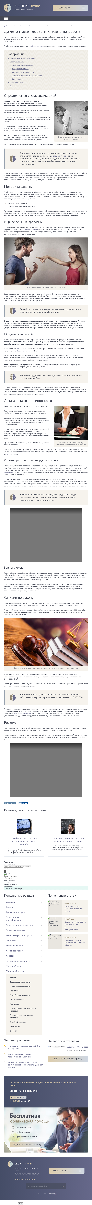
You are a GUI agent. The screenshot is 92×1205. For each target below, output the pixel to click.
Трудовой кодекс (15, 966)
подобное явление (35, 46)
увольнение (8, 472)
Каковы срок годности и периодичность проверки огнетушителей (75, 926)
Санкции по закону (17, 82)
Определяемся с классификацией (22, 58)
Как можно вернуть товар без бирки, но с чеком (74, 908)
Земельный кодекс (15, 930)
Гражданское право (16, 912)
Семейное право (14, 950)
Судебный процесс (18, 1022)
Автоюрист (12, 901)
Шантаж (13, 1030)
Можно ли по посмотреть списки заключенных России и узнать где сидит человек (25, 1065)
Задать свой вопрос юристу (68, 1058)
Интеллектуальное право (19, 935)
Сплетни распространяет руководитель (27, 75)
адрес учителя (58, 155)
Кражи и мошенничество (20, 986)
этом (7, 454)
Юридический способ (20, 68)
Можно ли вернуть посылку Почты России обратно (75, 942)
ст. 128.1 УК (21, 348)
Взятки (13, 977)
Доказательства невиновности (22, 72)
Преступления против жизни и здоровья (23, 1009)
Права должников (15, 945)
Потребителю (69, 919)
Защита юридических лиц (19, 925)
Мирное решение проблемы (22, 65)
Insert (20, 1204)
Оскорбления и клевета (20, 995)
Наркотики (14, 990)
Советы (10, 955)
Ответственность (17, 999)
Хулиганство (15, 1026)
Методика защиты (17, 62)
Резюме (13, 86)
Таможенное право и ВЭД (19, 961)
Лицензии (11, 940)
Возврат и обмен (70, 903)
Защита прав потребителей (13, 918)
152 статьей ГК (21, 351)
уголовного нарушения (22, 713)
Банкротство (12, 907)
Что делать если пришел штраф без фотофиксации (24, 1047)
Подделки (14, 1004)
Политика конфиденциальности (25, 1179)
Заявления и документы (20, 982)
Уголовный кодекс (15, 971)
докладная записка (30, 229)
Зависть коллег (17, 79)
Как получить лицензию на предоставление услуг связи (20, 1055)
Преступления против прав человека (21, 1016)
